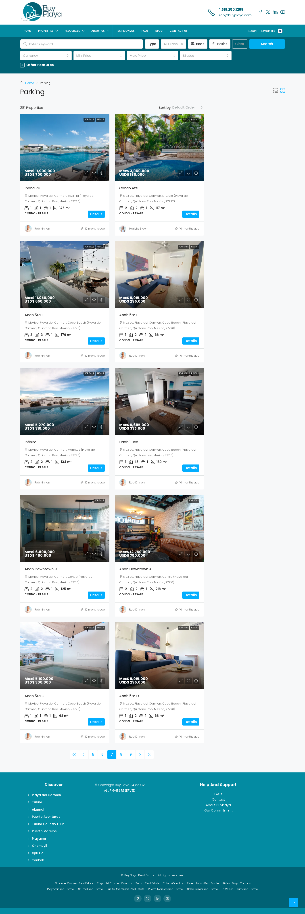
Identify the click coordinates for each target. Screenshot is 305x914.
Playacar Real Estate (60, 889)
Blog (159, 31)
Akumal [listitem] (38, 809)
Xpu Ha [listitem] (38, 853)
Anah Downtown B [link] (41, 569)
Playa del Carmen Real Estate (73, 883)
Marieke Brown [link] (138, 228)
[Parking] (74, 754)
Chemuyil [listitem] (39, 845)
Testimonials (125, 31)
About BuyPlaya (218, 805)
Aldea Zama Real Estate (202, 889)
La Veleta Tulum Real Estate (239, 889)
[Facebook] (138, 898)
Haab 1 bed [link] (128, 442)
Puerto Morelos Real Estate (165, 889)
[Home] (41, 12)
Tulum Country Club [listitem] (48, 824)
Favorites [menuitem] (271, 31)
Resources (72, 31)
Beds (200, 44)
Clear (239, 44)
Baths (222, 44)
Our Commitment (218, 810)
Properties (45, 31)
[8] (140, 754)
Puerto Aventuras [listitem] (46, 816)
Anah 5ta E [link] (34, 315)
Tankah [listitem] (38, 860)
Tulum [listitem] (37, 802)
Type (152, 44)
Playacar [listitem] (39, 838)
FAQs (145, 31)
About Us (98, 31)
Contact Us (179, 31)
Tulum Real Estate (147, 883)
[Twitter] (147, 898)
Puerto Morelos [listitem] (44, 831)
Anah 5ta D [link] (129, 696)
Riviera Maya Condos (236, 883)
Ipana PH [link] (32, 188)
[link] (64, 147)
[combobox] (173, 44)
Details (96, 214)
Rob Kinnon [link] (42, 228)
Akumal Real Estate (90, 889)
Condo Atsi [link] (128, 188)
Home (27, 31)
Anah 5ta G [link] (34, 696)
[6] (83, 754)
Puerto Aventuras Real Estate (125, 889)
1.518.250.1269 (231, 9)
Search (267, 44)
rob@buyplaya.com (235, 15)
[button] (152, 65)
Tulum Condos (173, 883)
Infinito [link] (30, 442)
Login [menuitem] (253, 31)
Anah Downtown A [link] (135, 569)
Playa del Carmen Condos (114, 883)
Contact (218, 799)
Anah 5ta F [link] (128, 315)
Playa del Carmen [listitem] (46, 795)
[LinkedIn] (157, 898)
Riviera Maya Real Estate (203, 883)
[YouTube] (167, 898)
